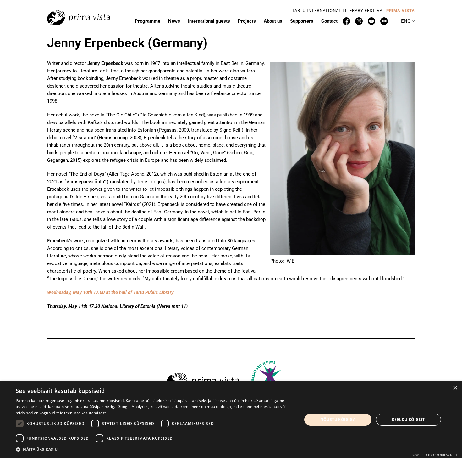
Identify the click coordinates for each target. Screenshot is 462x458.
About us (273, 21)
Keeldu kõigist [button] (408, 419)
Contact (329, 21)
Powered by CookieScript (433, 454)
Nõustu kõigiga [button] (338, 419)
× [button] (455, 388)
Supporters (301, 21)
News (174, 21)
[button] (408, 21)
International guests (209, 21)
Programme (147, 21)
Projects (247, 21)
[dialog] (231, 419)
